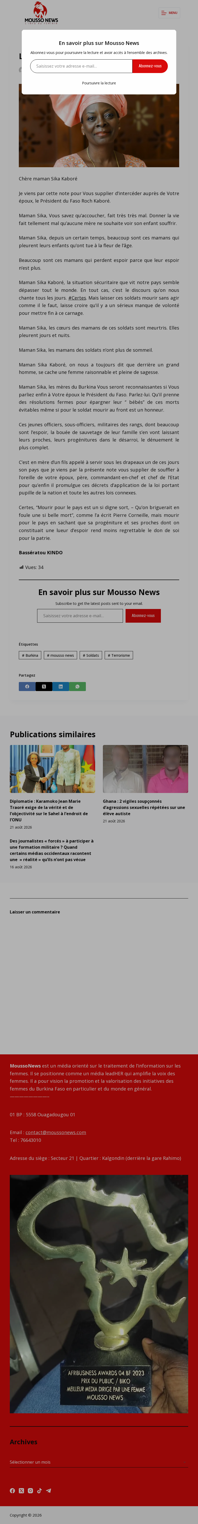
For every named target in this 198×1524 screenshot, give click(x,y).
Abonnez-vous (150, 65)
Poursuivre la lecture (99, 83)
